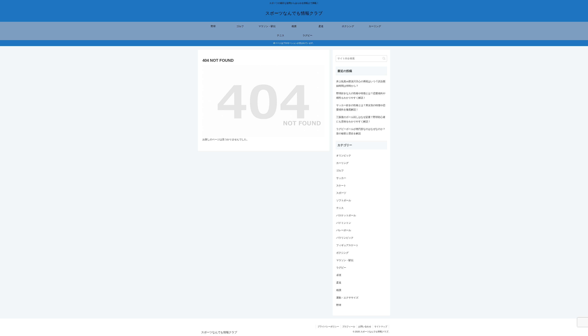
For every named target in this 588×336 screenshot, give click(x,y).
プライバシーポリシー (328, 326)
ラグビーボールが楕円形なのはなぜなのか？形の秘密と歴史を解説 (360, 131)
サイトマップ (380, 326)
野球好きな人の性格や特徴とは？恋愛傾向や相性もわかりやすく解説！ (360, 95)
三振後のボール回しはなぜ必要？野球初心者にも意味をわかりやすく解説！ (360, 119)
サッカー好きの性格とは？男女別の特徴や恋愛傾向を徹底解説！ (360, 107)
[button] (384, 58)
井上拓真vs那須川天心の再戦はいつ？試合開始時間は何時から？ (360, 83)
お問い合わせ (364, 326)
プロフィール (348, 326)
